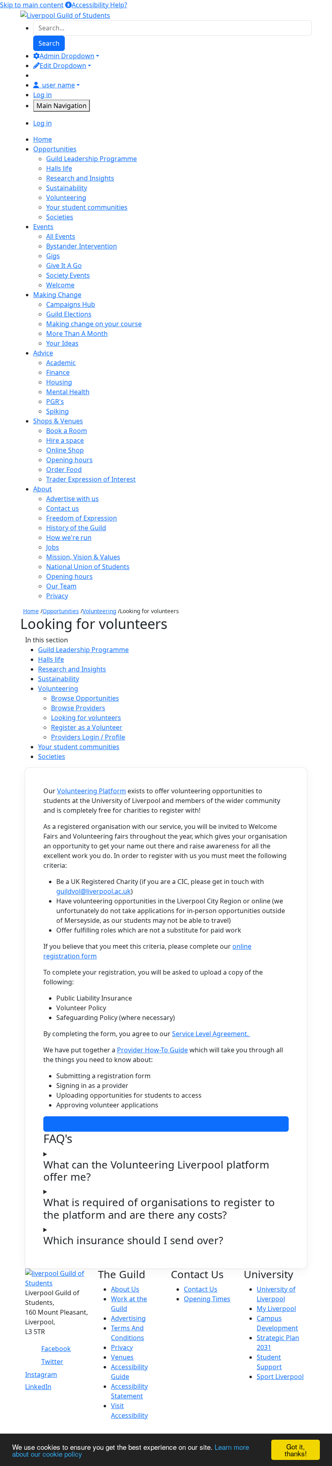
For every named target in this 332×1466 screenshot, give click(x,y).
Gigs (53, 255)
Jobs (52, 547)
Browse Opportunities (85, 698)
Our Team (61, 586)
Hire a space (65, 440)
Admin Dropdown (67, 55)
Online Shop (65, 450)
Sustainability (66, 187)
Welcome (60, 284)
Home (31, 611)
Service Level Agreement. (211, 1033)
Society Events (68, 275)
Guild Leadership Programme (91, 158)
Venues (122, 1357)
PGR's (55, 401)
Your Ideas (62, 343)
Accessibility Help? (99, 4)
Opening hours (69, 459)
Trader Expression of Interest (91, 479)
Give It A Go (64, 265)
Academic (61, 362)
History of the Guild (76, 527)
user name (58, 85)
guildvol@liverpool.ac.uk (93, 891)
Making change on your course (94, 323)
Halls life (59, 168)
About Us (125, 1289)
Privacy (57, 595)
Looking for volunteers (86, 717)
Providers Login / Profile (88, 737)
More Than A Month (77, 333)
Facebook (56, 1348)
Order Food (64, 469)
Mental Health (67, 391)
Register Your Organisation (166, 1124)
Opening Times (207, 1298)
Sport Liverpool (280, 1376)
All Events (60, 236)
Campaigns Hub (70, 304)
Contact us (62, 508)
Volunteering (66, 197)
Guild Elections (69, 314)
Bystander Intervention (81, 246)
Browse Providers (78, 707)
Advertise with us (72, 498)
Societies (59, 216)
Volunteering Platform (91, 790)
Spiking (57, 411)
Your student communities (87, 207)
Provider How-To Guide (152, 1049)
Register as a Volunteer (86, 727)
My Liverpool (276, 1308)
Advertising (128, 1318)
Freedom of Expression (81, 518)
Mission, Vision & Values (83, 556)
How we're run (69, 537)
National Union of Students (88, 566)
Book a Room (66, 430)
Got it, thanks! (296, 1449)
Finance (58, 372)
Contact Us (200, 1289)
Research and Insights (80, 178)
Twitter (52, 1361)
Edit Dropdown (63, 65)
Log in (42, 94)
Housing (59, 382)
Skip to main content (32, 4)
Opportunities (61, 611)
